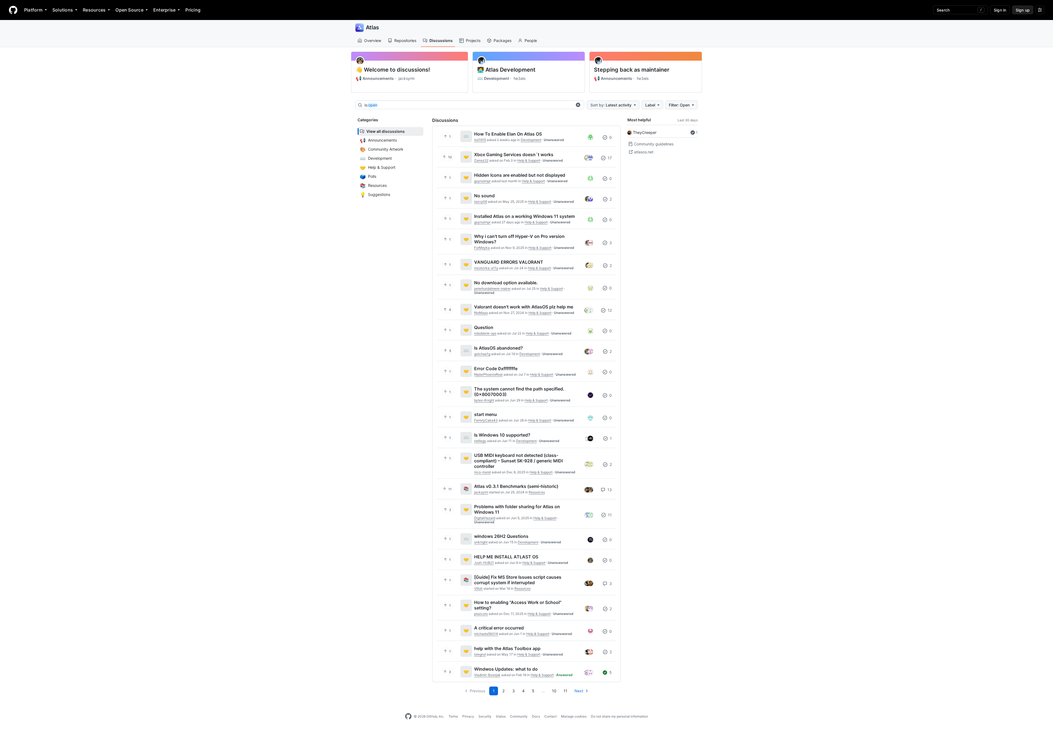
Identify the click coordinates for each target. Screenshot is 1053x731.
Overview (372, 40)
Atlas (372, 27)
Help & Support (528, 160)
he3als (519, 78)
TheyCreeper (644, 132)
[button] (578, 104)
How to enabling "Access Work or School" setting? (517, 605)
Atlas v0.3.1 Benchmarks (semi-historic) (516, 486)
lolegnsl (480, 654)
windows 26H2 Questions (501, 536)
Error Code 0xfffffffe (495, 368)
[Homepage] (13, 9)
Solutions (62, 10)
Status (501, 716)
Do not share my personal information (619, 716)
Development (493, 78)
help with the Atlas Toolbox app (507, 648)
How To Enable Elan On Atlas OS (508, 134)
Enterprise (164, 10)
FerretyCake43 (486, 420)
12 (609, 310)
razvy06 (480, 201)
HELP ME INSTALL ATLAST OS (506, 557)
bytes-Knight (484, 400)
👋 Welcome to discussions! (393, 69)
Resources (94, 10)
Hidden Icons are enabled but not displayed (519, 175)
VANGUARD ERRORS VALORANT (508, 262)
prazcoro (481, 614)
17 (609, 158)
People (531, 40)
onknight (481, 542)
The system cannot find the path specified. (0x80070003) (519, 391)
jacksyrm (406, 78)
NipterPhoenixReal (488, 374)
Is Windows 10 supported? (502, 435)
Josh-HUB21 (484, 563)
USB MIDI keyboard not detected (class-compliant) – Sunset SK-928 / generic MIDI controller (518, 460)
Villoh (478, 588)
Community (519, 716)
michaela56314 (486, 634)
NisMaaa (481, 313)
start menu (485, 414)
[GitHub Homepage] (408, 716)
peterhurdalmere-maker (492, 288)
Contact (550, 716)
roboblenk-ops (485, 333)
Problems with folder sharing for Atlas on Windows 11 (517, 509)
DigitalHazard (484, 518)
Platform (33, 10)
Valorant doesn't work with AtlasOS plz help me (523, 307)
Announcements (375, 78)
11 (609, 515)
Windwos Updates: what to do (506, 669)
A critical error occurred (499, 628)
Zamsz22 (481, 160)
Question (483, 327)
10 (554, 690)
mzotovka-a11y (486, 268)
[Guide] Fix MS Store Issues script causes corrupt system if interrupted (517, 579)
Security (485, 716)
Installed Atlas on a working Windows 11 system (524, 216)
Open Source (129, 10)
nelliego (480, 441)
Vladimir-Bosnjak (487, 675)
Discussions (441, 40)
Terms (453, 716)
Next (578, 690)
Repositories (405, 40)
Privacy (468, 716)
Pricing (192, 10)
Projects (473, 40)
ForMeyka (482, 248)
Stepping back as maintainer (631, 69)
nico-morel (482, 472)
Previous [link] (477, 690)
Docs (536, 716)
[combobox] (468, 105)
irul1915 (480, 140)
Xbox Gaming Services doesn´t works (513, 154)
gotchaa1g (482, 354)
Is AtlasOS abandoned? (498, 348)
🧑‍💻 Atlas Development (506, 69)
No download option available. (506, 282)
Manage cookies (574, 716)
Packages (502, 40)
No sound (484, 195)
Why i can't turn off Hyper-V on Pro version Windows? (519, 239)
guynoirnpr (482, 181)
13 (609, 489)
